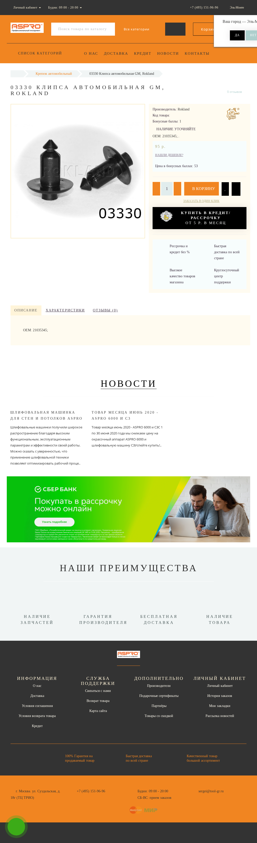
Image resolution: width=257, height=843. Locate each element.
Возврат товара (98, 701)
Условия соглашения (37, 706)
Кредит (142, 53)
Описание (26, 310)
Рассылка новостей (220, 716)
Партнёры (159, 706)
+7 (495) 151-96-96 (91, 791)
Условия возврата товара (37, 716)
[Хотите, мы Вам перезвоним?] (16, 826)
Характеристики (65, 310)
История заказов (219, 696)
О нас (91, 53)
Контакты (197, 53)
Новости (168, 53)
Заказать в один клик (201, 201)
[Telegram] (204, 797)
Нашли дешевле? (169, 155)
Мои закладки (219, 706)
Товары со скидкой (159, 716)
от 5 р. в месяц (206, 218)
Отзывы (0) (105, 310)
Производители (159, 686)
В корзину (203, 188)
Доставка (116, 53)
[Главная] (17, 74)
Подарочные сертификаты (158, 696)
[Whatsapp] (195, 797)
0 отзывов (234, 92)
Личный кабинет (220, 686)
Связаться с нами (98, 691)
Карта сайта (98, 711)
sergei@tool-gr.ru (211, 791)
